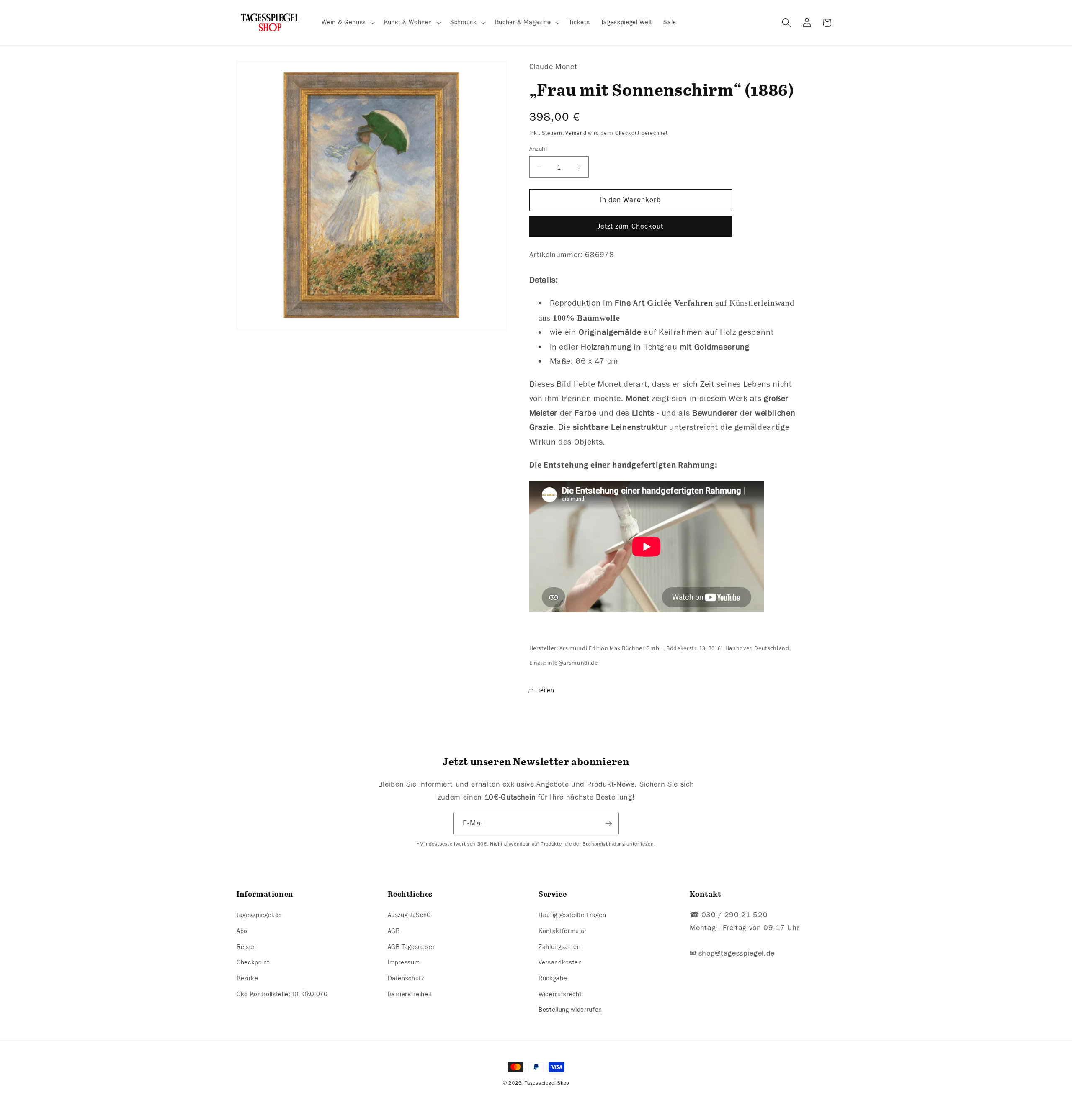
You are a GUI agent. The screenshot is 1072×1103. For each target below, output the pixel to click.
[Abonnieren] (608, 824)
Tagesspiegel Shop (547, 1083)
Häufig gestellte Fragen (572, 915)
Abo (242, 931)
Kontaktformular (563, 931)
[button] (347, 22)
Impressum (404, 962)
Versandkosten (560, 962)
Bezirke (247, 978)
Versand (575, 132)
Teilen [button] (546, 690)
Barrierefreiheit (410, 994)
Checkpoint (253, 962)
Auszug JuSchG (410, 915)
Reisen (246, 947)
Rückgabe (553, 978)
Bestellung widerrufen (570, 1009)
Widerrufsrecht (560, 994)
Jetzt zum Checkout (631, 226)
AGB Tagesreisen (412, 947)
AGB (394, 931)
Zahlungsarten (560, 947)
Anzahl (538, 148)
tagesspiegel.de (259, 915)
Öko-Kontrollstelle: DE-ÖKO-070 (282, 994)
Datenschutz (406, 978)
